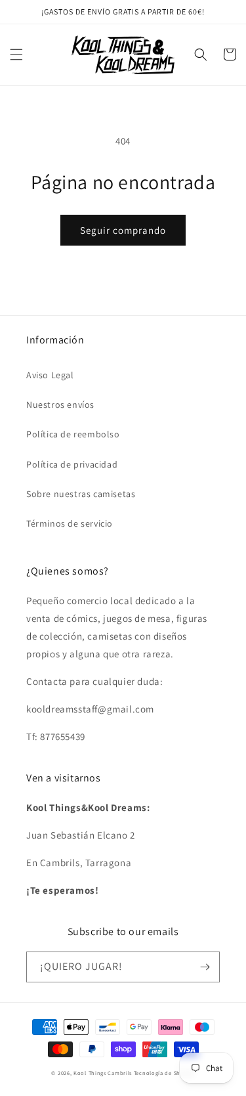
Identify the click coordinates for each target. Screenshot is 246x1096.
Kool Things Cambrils (102, 1072)
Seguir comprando (123, 230)
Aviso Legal (50, 375)
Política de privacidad (71, 464)
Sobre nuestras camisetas (80, 494)
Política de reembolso (73, 434)
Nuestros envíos (60, 404)
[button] (16, 54)
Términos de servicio (69, 523)
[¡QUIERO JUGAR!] (204, 967)
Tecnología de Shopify (164, 1072)
